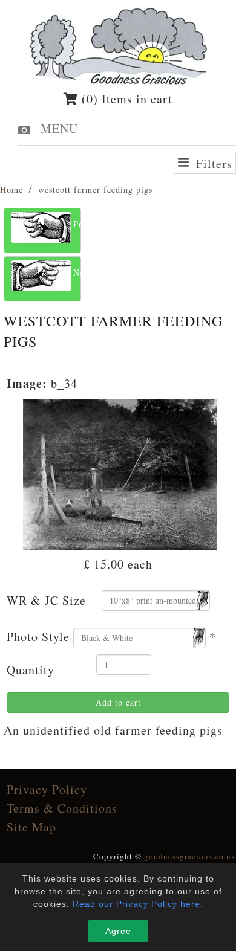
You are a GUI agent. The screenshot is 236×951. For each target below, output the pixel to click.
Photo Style (38, 636)
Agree (118, 931)
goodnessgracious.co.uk (190, 856)
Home (11, 189)
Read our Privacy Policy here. (138, 904)
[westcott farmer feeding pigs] (120, 472)
